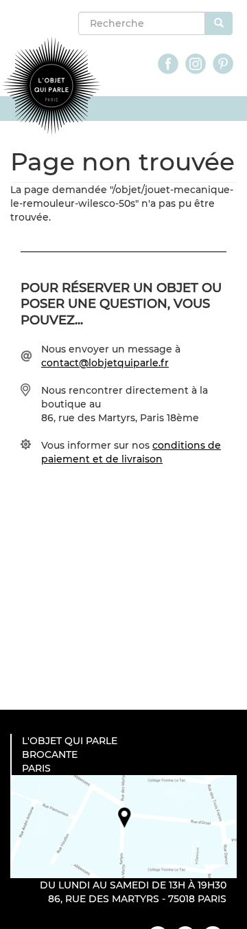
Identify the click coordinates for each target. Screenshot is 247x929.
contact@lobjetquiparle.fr (105, 363)
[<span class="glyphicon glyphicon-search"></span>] (219, 23)
